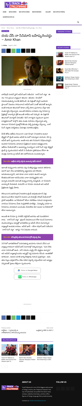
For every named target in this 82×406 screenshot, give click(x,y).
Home (3, 28)
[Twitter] (63, 388)
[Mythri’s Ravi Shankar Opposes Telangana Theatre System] (27, 350)
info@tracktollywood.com (37, 401)
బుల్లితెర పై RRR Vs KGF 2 (44, 330)
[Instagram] (68, 388)
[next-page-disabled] (61, 39)
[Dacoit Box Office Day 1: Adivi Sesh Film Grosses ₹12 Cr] (59, 70)
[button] (78, 22)
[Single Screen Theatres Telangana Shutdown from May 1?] (59, 86)
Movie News (10, 28)
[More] (38, 51)
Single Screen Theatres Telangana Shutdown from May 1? (72, 86)
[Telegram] (18, 51)
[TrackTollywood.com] (16, 5)
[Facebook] (3, 51)
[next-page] (6, 366)
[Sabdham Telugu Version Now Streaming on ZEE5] (45, 350)
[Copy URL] (33, 51)
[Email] (23, 51)
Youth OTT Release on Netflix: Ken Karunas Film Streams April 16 (8, 359)
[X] (8, 51)
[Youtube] (72, 388)
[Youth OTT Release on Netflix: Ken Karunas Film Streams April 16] (9, 350)
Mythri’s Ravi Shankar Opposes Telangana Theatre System (27, 359)
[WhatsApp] (13, 51)
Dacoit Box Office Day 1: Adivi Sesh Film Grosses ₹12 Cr (72, 70)
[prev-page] (2, 366)
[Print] (28, 51)
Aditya (5, 45)
